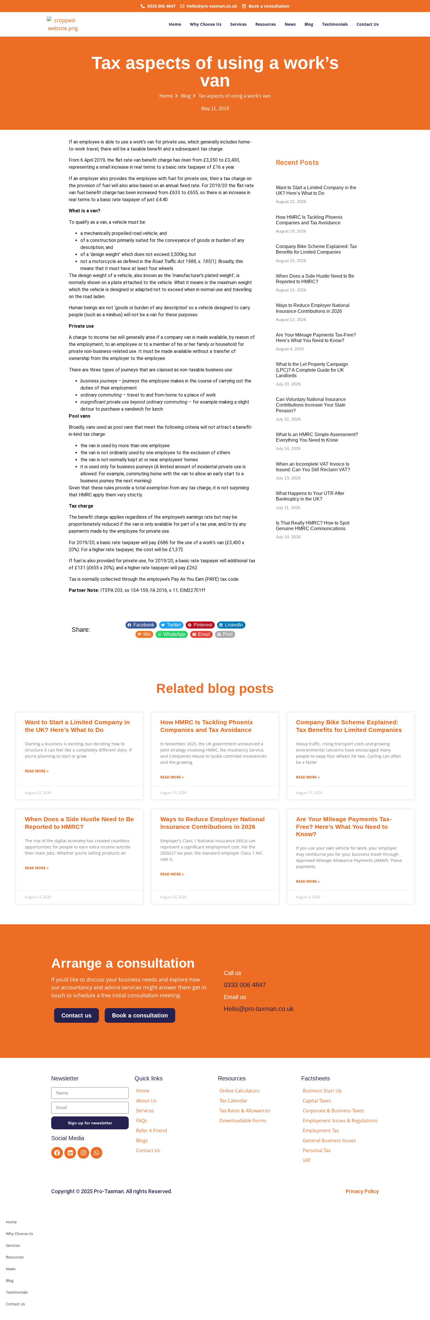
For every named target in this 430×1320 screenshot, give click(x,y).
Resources (265, 24)
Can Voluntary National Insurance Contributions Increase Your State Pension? (311, 405)
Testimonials (335, 24)
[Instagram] (83, 1153)
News (290, 24)
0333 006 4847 (245, 984)
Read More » (37, 771)
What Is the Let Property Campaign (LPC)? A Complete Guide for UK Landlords (312, 370)
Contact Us (368, 24)
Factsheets (315, 1078)
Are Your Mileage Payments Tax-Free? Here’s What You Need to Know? (344, 826)
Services (238, 24)
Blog (309, 24)
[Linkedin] (70, 1153)
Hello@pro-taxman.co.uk (259, 1008)
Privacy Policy (362, 1191)
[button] (141, 625)
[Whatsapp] (96, 1153)
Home (175, 24)
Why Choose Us (205, 24)
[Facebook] (57, 1153)
